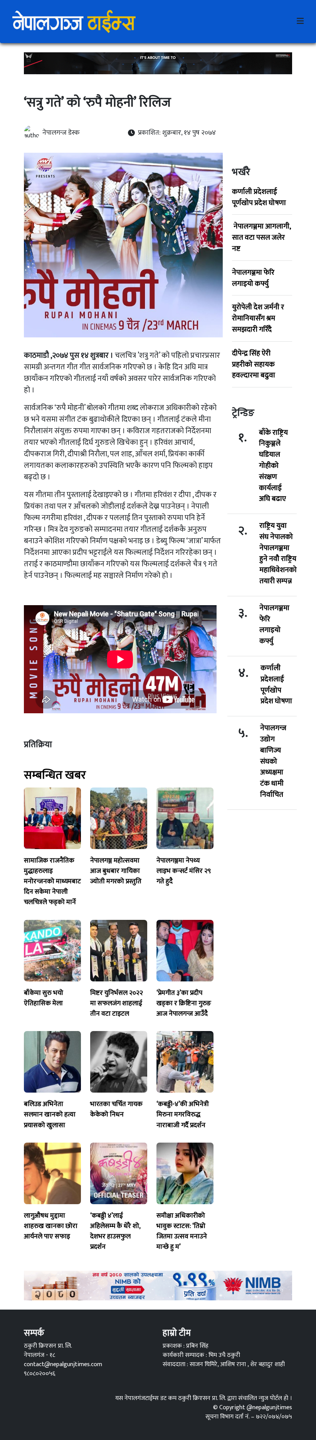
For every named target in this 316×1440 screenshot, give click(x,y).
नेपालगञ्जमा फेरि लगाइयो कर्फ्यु (253, 278)
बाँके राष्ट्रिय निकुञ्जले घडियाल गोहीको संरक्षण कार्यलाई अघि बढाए (273, 466)
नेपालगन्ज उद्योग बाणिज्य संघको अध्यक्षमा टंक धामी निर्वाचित (273, 761)
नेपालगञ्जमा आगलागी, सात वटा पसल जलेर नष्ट (261, 237)
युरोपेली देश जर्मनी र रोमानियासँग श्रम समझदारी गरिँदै (258, 318)
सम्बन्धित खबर (55, 775)
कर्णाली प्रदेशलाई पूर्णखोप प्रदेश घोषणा (259, 197)
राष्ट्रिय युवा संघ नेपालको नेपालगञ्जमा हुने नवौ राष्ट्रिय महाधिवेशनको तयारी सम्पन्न (278, 553)
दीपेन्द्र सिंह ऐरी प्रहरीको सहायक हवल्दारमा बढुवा (253, 364)
